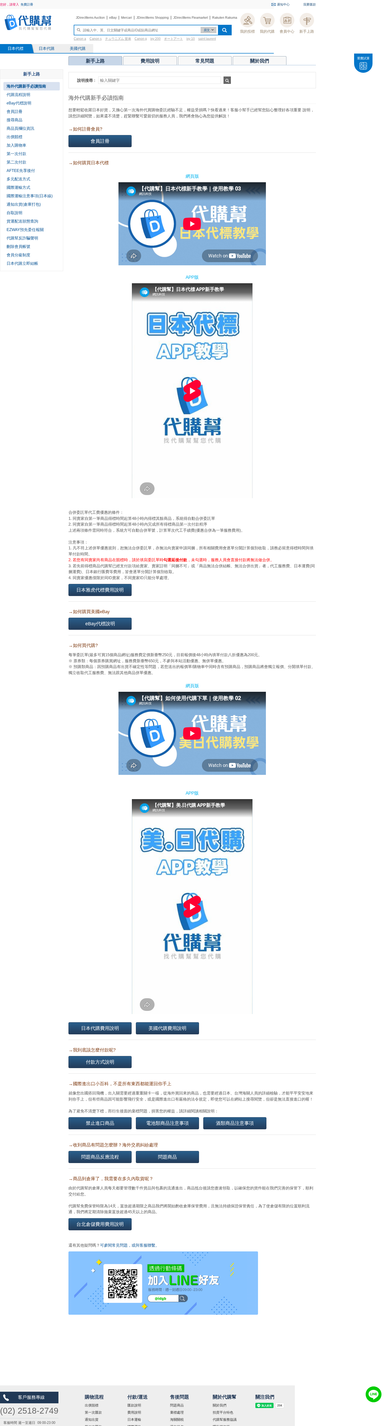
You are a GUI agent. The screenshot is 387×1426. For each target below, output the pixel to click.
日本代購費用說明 (100, 1028)
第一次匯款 (93, 1412)
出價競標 (91, 1405)
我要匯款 (309, 4)
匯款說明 (134, 1405)
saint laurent (207, 39)
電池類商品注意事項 (167, 1123)
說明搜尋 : (86, 80)
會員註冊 (100, 141)
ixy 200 (155, 39)
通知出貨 (91, 1420)
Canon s (96, 39)
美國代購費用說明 (167, 1028)
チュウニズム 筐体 (118, 39)
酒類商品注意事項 (235, 1123)
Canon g (141, 39)
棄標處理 (177, 1412)
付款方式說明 (100, 1062)
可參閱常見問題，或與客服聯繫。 (129, 1245)
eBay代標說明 (100, 623)
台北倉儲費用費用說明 (100, 1224)
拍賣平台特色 (223, 1412)
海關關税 (177, 1420)
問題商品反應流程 (100, 1157)
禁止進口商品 (100, 1123)
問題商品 (167, 1157)
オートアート (173, 39)
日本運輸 (134, 1420)
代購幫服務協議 (225, 1420)
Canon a (80, 39)
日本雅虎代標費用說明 (100, 590)
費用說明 (134, 1412)
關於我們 (219, 1405)
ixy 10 (190, 39)
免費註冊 (27, 4)
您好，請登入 (9, 4)
